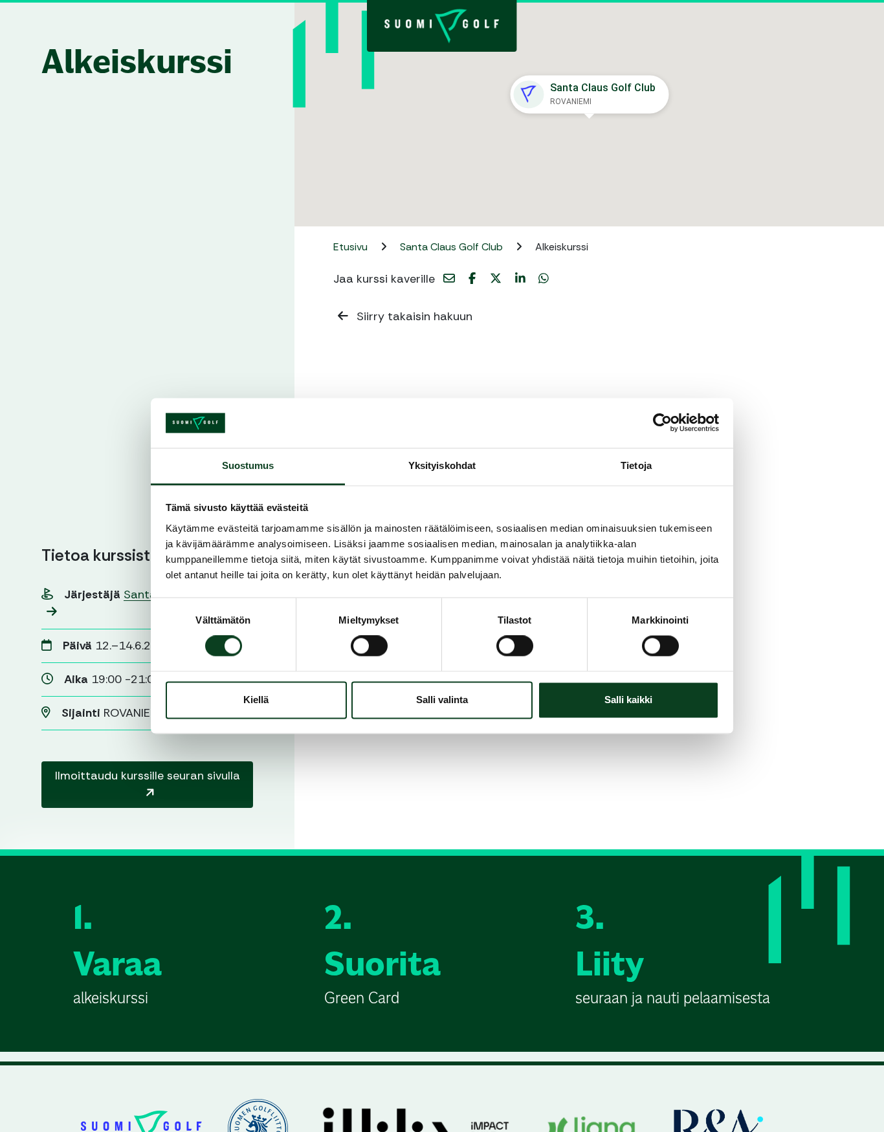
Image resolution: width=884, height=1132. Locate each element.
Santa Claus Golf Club (452, 247)
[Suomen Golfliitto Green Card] (442, 24)
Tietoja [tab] (636, 465)
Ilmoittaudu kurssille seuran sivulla (147, 775)
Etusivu (351, 247)
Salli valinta (442, 699)
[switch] (369, 646)
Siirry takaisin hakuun (412, 316)
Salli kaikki (628, 699)
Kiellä (256, 699)
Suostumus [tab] (248, 465)
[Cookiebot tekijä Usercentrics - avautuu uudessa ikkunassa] (662, 423)
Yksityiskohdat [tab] (442, 465)
